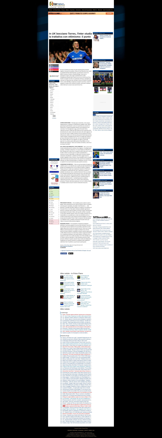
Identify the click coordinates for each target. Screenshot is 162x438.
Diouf (51, 95)
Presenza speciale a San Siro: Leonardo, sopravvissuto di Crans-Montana (79, 400)
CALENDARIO (80, 430)
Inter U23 (95, 190)
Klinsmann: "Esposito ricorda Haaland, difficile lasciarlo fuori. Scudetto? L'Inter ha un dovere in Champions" (87, 328)
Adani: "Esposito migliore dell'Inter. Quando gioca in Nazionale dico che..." (79, 314)
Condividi (64, 253)
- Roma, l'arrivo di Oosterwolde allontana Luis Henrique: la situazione (79, 418)
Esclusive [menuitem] (78, 9)
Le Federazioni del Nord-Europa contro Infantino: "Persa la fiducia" (78, 368)
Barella (51, 97)
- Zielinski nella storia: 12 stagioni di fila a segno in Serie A (77, 421)
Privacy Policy (85, 428)
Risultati (54, 118)
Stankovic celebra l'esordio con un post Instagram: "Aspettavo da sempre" (79, 380)
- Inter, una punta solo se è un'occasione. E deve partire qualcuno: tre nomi (80, 326)
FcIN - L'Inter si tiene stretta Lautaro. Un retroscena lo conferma (106, 154)
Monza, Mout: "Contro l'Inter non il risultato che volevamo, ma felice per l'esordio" (81, 345)
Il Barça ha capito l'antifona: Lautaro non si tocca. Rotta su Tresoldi (78, 396)
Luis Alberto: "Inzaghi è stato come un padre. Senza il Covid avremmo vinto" (80, 383)
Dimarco (51, 102)
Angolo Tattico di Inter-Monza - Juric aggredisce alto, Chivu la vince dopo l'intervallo (81, 409)
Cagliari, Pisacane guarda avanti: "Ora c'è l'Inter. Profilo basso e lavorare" (79, 355)
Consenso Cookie (77, 428)
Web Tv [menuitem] (95, 9)
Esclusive (95, 149)
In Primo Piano (66, 245)
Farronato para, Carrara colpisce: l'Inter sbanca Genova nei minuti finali (79, 372)
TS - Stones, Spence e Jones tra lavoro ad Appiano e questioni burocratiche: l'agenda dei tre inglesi (111, 130)
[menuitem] (112, 9)
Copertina (95, 60)
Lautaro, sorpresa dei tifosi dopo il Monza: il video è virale (77, 406)
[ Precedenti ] (54, 169)
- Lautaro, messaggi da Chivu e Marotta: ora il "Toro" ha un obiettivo (79, 325)
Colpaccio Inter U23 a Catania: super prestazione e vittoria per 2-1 (77, 366)
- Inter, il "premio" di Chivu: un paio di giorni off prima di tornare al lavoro (80, 323)
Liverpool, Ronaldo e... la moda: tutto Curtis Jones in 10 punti (76, 387)
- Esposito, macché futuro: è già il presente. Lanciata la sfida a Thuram (79, 331)
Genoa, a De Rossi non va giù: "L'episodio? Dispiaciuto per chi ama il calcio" (80, 337)
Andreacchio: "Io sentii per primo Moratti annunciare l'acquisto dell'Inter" (79, 395)
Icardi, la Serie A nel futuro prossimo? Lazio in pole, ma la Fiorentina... (78, 342)
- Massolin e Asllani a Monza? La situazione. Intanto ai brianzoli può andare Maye (82, 317)
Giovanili (95, 170)
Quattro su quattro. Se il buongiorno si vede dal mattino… (75, 332)
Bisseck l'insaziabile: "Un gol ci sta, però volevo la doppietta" (76, 413)
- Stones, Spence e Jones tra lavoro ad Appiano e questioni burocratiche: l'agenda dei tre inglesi (85, 319)
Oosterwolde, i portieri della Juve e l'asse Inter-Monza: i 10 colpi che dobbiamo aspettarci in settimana (103, 220)
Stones (51, 110)
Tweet (71, 253)
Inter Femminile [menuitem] (107, 9)
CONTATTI (86, 430)
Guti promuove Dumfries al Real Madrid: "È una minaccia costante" (78, 389)
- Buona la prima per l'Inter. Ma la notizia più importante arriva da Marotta (82, 407)
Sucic (51, 109)
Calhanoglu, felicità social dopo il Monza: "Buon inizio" (75, 340)
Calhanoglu (52, 99)
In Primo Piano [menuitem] (56, 9)
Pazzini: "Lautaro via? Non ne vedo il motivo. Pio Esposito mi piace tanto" (79, 403)
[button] (54, 116)
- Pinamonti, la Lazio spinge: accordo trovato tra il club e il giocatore (79, 375)
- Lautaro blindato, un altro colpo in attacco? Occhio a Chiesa (69, 297)
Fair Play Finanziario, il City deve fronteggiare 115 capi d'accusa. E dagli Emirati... (81, 351)
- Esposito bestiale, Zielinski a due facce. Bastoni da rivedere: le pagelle (80, 419)
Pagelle (95, 160)
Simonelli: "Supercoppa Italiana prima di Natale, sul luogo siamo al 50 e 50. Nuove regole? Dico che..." (86, 322)
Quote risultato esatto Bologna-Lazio (102, 248)
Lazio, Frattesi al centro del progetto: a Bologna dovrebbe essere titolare (79, 378)
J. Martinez (52, 89)
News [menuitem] (67, 9)
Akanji (51, 92)
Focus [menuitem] (63, 9)
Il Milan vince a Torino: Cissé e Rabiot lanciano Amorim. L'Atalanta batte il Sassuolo (81, 348)
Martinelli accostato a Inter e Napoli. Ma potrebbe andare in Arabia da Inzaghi (80, 352)
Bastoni (51, 94)
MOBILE (90, 430)
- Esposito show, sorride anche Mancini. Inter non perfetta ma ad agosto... (81, 415)
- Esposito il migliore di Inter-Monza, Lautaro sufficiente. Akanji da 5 (79, 416)
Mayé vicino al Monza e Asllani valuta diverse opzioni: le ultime (77, 360)
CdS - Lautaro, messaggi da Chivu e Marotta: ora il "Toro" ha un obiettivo (106, 124)
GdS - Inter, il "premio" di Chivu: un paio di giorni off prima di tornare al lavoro (107, 125)
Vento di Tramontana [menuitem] (87, 9)
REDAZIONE (75, 430)
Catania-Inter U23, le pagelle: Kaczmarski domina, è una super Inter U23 (79, 362)
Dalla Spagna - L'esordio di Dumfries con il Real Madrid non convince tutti (79, 377)
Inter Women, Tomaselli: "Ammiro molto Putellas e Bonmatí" (106, 184)
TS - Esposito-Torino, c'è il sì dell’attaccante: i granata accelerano (77, 412)
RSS (93, 430)
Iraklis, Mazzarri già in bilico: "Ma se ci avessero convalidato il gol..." (78, 393)
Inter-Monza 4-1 (97, 84)
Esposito (52, 105)
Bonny (51, 107)
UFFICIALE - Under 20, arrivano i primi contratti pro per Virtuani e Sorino (79, 381)
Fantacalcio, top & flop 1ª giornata (101, 239)
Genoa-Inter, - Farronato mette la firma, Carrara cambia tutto (79, 371)
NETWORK (70, 430)
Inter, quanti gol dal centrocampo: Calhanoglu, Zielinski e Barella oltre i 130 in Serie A (82, 374)
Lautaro (51, 104)
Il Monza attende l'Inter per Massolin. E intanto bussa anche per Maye (78, 404)
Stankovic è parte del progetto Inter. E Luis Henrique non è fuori (77, 392)
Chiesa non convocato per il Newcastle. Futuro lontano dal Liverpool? (78, 369)
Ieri (96, 114)
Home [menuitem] (50, 9)
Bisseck (51, 90)
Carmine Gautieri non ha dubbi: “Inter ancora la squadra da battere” (78, 390)
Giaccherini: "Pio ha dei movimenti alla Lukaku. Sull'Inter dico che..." (78, 354)
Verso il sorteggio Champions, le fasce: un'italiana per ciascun (77, 386)
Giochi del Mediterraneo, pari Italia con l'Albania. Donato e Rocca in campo (79, 384)
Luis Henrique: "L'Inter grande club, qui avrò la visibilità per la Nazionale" (79, 398)
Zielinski (51, 100)
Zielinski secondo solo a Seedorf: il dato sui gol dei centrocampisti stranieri (79, 339)
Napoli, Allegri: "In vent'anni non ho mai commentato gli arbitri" (77, 357)
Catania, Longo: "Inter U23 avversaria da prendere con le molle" (77, 422)
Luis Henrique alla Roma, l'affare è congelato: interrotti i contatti (77, 329)
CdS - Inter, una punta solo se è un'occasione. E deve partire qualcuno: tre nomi (107, 119)
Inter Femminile (97, 180)
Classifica (51, 187)
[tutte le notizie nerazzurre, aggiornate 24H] (57, 4)
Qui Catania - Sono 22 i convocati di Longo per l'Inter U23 (76, 401)
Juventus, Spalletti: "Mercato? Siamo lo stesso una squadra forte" (77, 349)
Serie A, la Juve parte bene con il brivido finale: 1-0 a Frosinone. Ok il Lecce (80, 363)
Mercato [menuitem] (100, 9)
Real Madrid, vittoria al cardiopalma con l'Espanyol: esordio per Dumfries (79, 410)
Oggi (94, 114)
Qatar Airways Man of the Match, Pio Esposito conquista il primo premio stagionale (81, 365)
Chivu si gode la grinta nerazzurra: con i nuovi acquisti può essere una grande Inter (81, 343)
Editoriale (95, 33)
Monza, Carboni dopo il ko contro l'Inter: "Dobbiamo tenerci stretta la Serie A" (80, 358)
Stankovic (52, 114)
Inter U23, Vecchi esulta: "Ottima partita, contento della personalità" (78, 346)
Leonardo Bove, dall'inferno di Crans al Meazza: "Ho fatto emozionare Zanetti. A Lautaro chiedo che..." (85, 320)
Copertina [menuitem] (72, 9)
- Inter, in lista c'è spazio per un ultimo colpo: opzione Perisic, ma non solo (80, 316)
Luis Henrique (52, 112)
